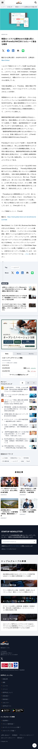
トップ (3, 7)
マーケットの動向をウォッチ (19, 375)
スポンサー (6, 702)
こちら (27, 254)
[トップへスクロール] (34, 745)
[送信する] (34, 542)
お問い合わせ (5, 735)
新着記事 (9, 7)
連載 (4, 682)
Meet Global (5, 60)
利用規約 (14, 735)
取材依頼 (5, 699)
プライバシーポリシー (15, 546)
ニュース (5, 686)
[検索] (35, 2)
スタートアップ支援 (8, 730)
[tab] (7, 353)
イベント (5, 689)
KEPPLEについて (8, 692)
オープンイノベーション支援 (11, 727)
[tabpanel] (19, 366)
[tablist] (19, 353)
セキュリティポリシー (7, 738)
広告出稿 (5, 696)
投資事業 (5, 720)
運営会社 (19, 738)
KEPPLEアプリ (7, 706)
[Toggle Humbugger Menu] (2, 2)
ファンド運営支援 (8, 724)
